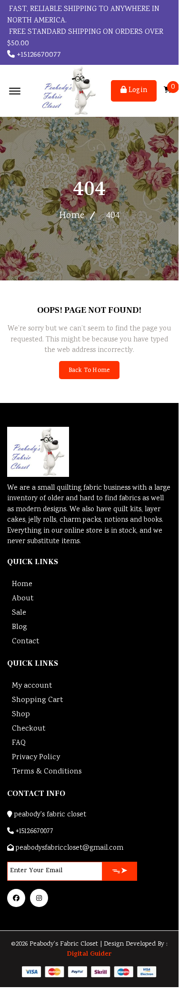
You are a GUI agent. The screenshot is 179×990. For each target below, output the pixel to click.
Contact (25, 641)
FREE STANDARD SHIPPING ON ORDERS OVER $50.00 (85, 38)
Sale (19, 613)
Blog (19, 627)
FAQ (19, 743)
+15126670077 (38, 55)
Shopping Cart (37, 700)
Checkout (28, 728)
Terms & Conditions (47, 771)
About (22, 598)
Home (71, 216)
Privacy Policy (36, 757)
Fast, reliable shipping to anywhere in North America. (83, 15)
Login (137, 90)
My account (32, 686)
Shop (21, 714)
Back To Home (89, 370)
